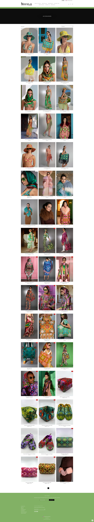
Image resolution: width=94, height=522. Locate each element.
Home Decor (50, 3)
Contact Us (47, 4)
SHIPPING (22, 508)
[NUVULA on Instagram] (34, 511)
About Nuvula (41, 4)
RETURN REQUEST (23, 509)
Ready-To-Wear (38, 3)
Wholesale (53, 4)
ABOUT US (22, 507)
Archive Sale (44, 3)
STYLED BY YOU (56, 3)
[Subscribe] (44, 509)
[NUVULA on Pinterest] (37, 511)
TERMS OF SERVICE (23, 513)
